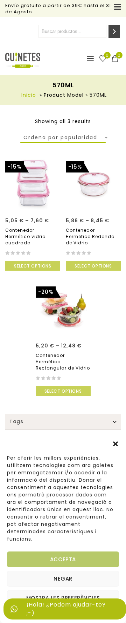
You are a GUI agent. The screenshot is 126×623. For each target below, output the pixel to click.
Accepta (63, 559)
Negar (63, 578)
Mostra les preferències (63, 598)
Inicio (28, 95)
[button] (115, 443)
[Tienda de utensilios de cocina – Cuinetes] (22, 60)
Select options (32, 266)
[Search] (114, 31)
